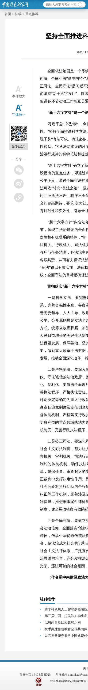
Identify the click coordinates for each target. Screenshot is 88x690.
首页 (8, 14)
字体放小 (18, 114)
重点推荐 (31, 14)
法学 (18, 14)
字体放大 (18, 96)
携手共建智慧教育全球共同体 (66, 629)
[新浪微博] (18, 183)
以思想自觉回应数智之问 (63, 622)
